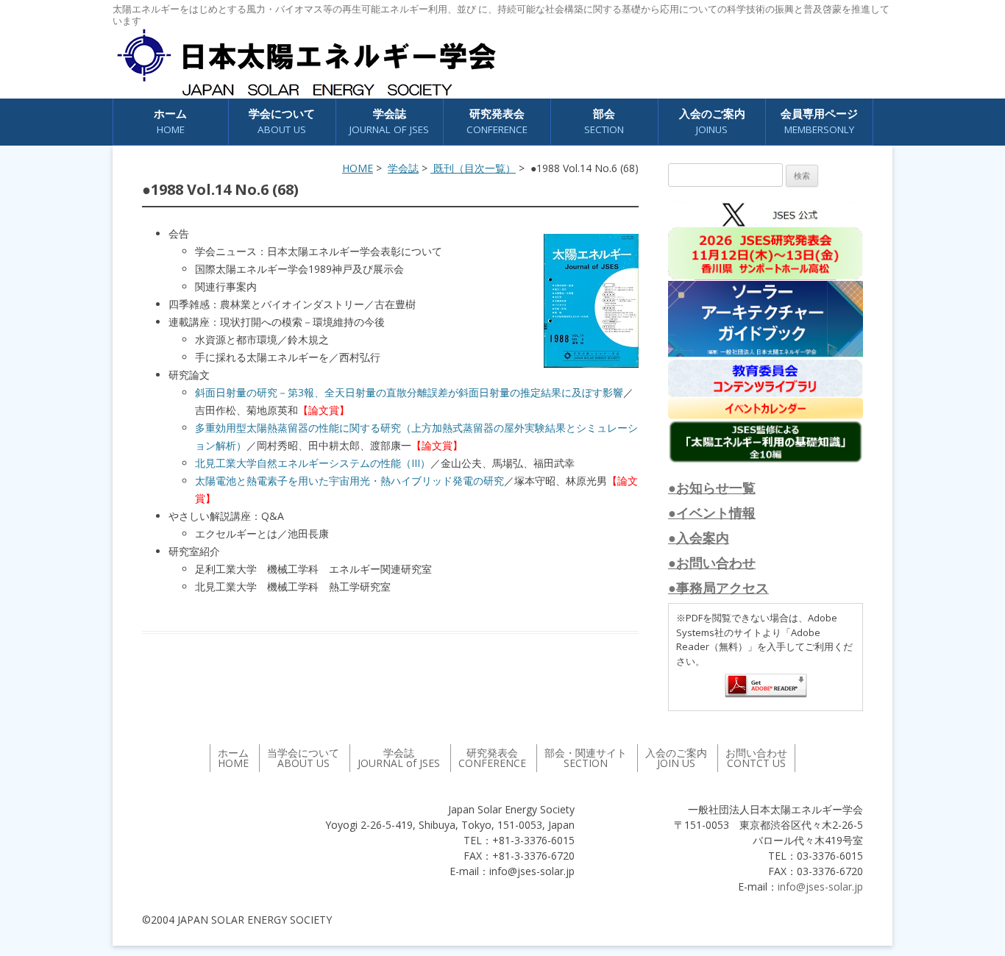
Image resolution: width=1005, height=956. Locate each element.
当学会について (303, 758)
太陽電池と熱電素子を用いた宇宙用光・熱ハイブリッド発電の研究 (349, 481)
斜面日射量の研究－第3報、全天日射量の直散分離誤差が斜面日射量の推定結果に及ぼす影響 (409, 392)
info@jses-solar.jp (820, 886)
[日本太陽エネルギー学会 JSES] (306, 62)
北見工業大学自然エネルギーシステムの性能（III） (312, 463)
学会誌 (403, 168)
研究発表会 (497, 121)
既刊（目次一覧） (473, 168)
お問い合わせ (756, 758)
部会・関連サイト (585, 758)
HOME (357, 168)
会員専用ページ (819, 121)
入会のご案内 (712, 121)
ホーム (170, 121)
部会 (604, 121)
